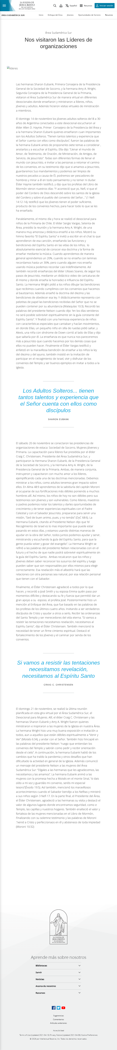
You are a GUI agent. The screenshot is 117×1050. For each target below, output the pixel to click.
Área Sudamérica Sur (13, 15)
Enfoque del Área (55, 15)
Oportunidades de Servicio (89, 15)
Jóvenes (70, 15)
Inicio (41, 15)
